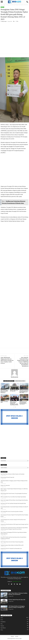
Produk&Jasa (3, 621)
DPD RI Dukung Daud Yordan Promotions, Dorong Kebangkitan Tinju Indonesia (23, 402)
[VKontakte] (17, 584)
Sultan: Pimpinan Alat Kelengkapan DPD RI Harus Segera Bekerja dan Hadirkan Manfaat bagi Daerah (14, 533)
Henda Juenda (4, 21)
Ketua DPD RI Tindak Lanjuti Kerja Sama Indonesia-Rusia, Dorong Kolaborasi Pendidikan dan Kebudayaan (13, 538)
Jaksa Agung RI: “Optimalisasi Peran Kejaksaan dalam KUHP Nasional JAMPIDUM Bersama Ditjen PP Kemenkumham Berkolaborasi (22, 362)
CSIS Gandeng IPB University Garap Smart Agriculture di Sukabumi (12, 511)
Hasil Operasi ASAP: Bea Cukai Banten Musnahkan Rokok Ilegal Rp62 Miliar (13, 503)
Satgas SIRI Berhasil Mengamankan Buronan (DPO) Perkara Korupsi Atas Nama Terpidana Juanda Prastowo (7, 360)
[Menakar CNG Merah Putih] (5, 397)
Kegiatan (2, 625)
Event (2, 619)
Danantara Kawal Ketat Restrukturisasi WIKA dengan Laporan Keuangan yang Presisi (14, 524)
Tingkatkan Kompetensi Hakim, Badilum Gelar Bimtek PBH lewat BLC (12, 545)
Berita (4, 4)
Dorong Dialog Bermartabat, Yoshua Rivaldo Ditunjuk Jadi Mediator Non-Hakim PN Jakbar (14, 507)
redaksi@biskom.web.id (17, 581)
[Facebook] (9, 584)
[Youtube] (20, 584)
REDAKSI (12, 636)
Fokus (2, 629)
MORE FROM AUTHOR (20, 380)
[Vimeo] (14, 584)
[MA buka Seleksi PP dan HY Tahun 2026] (14, 386)
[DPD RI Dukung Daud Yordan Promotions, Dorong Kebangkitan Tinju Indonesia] (24, 397)
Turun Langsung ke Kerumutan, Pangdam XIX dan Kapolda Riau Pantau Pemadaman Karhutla (14, 515)
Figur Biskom (3, 627)
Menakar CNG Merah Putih (5, 485)
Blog (1, 623)
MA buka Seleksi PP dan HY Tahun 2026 (14, 390)
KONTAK (16, 636)
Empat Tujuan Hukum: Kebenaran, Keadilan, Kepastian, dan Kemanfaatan (4, 391)
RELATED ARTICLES (8, 380)
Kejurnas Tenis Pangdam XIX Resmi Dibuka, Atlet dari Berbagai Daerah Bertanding (14, 500)
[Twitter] (12, 584)
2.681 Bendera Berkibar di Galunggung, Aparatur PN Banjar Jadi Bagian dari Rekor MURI (24, 391)
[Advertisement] (14, 38)
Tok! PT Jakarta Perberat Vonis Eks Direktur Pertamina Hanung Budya (12, 541)
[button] (26, 1)
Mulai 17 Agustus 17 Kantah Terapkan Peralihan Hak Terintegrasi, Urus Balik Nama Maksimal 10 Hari (14, 403)
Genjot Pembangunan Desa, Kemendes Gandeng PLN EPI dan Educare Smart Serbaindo (13, 520)
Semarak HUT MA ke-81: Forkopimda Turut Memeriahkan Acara (11, 548)
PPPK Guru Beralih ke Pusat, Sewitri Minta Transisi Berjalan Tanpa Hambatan (13, 496)
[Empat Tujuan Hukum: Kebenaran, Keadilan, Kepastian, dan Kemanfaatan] (5, 386)
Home (1, 4)
